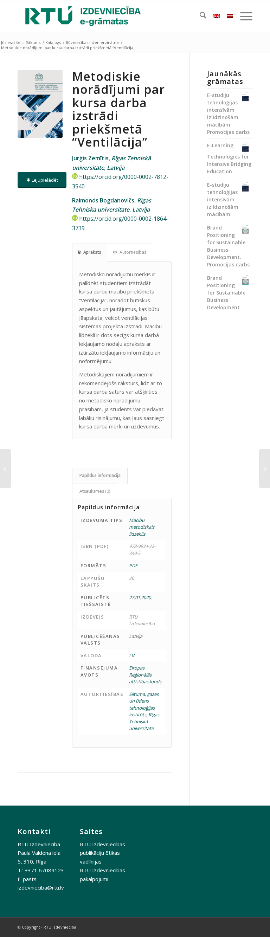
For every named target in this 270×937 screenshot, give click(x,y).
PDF (133, 565)
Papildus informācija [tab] (100, 475)
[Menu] (242, 16)
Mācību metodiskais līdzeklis (141, 527)
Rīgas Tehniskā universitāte (144, 721)
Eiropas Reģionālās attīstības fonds (145, 675)
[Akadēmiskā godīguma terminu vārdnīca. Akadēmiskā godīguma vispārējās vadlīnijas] (264, 468)
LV (131, 655)
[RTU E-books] (83, 16)
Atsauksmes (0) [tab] (94, 491)
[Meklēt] (199, 16)
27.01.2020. (140, 597)
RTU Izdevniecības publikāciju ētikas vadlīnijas (102, 853)
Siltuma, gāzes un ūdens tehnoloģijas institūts (144, 704)
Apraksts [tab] (92, 252)
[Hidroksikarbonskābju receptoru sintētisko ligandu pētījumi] (5, 468)
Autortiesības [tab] (133, 252)
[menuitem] (199, 16)
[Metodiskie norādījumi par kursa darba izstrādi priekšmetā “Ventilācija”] (40, 104)
